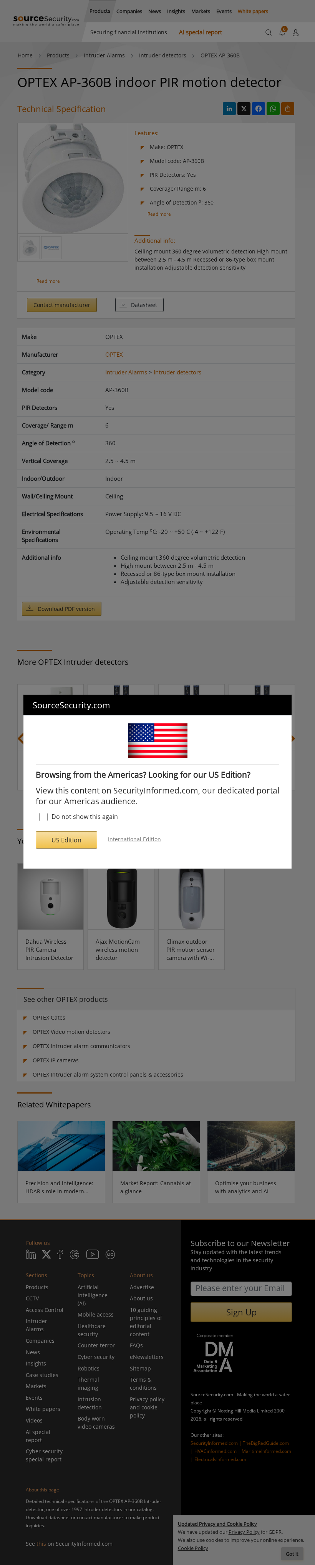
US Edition (66, 840)
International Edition (134, 839)
